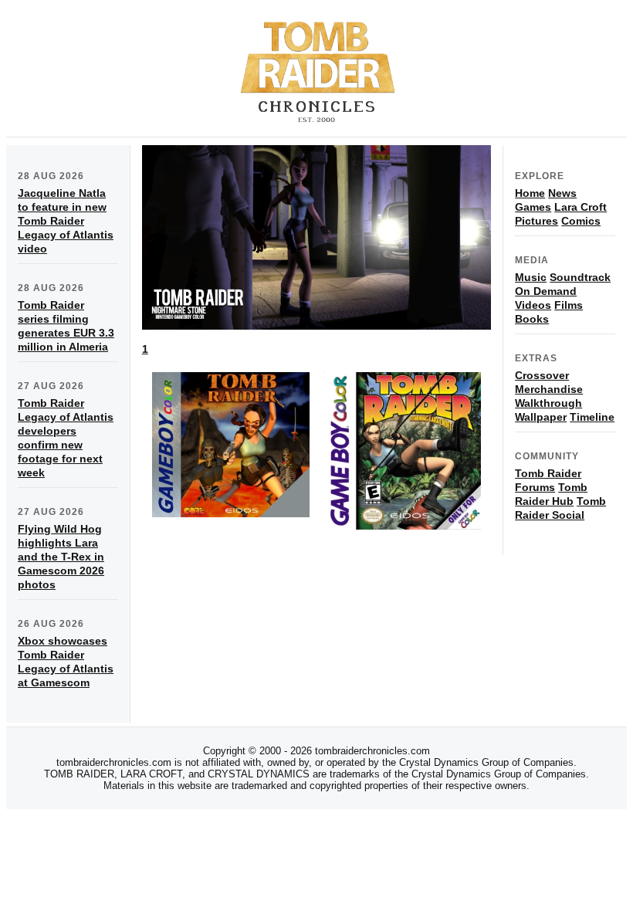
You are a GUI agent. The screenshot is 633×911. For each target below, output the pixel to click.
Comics (581, 221)
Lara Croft (580, 207)
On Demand (546, 291)
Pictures (536, 221)
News (562, 193)
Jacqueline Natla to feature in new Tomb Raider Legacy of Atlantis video (65, 221)
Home (530, 193)
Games (533, 207)
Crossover (542, 375)
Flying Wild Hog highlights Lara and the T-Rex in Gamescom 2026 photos (61, 557)
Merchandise (549, 389)
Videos (533, 305)
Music (531, 277)
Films (568, 305)
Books (532, 319)
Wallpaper (541, 417)
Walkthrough (548, 403)
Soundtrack (580, 277)
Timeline (592, 417)
